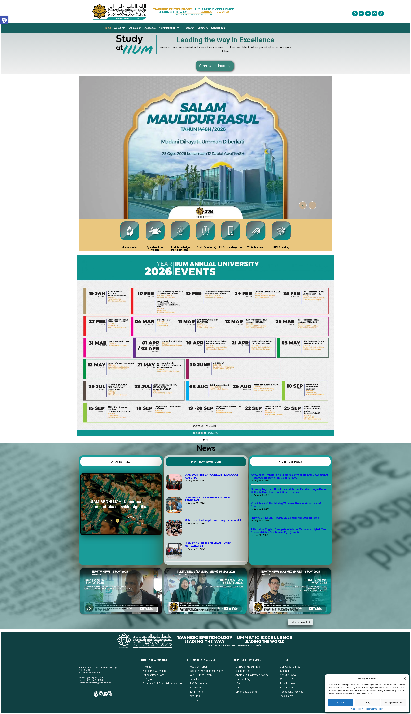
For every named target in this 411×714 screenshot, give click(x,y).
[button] (404, 678)
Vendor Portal (242, 670)
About (117, 28)
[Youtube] (368, 13)
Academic (150, 28)
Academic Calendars (154, 670)
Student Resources (153, 675)
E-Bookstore (196, 687)
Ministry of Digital (243, 679)
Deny (367, 702)
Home (107, 28)
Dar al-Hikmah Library (200, 675)
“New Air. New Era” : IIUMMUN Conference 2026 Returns (285, 517)
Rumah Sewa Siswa (245, 691)
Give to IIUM (287, 679)
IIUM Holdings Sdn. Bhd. (247, 666)
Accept (340, 702)
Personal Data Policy (374, 709)
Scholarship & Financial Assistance (162, 683)
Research (189, 28)
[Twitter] (361, 13)
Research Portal (198, 666)
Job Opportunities (290, 666)
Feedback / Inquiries (291, 691)
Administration (167, 28)
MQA (237, 683)
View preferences (394, 702)
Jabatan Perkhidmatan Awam (251, 675)
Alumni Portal (196, 691)
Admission (135, 28)
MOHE (237, 687)
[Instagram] (374, 13)
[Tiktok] (381, 13)
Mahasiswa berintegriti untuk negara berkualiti (213, 520)
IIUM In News (287, 683)
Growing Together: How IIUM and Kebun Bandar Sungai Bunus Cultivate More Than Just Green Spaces (289, 490)
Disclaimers (286, 695)
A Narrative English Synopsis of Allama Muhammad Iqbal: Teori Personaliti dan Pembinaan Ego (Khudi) (289, 531)
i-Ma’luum (148, 666)
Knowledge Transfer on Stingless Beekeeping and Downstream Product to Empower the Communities (289, 476)
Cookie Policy (357, 709)
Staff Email (195, 695)
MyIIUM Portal (288, 675)
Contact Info (218, 28)
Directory (202, 28)
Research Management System (206, 670)
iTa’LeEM (193, 700)
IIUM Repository (198, 683)
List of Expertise (198, 679)
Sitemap (285, 670)
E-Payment (149, 679)
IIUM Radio (286, 687)
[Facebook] (355, 13)
